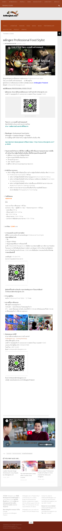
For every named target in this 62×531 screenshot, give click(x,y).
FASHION (21, 26)
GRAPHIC (24, 29)
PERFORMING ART (49, 26)
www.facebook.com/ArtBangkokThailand (22, 380)
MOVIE (34, 26)
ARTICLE (56, 2)
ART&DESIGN (13, 2)
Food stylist (9, 453)
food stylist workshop (17, 453)
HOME (4, 2)
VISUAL (5, 26)
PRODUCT (16, 29)
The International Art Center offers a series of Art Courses (28, 475)
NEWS (29, 2)
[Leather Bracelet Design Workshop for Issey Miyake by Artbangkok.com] (11, 465)
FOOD (28, 26)
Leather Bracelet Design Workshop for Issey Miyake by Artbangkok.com (10, 473)
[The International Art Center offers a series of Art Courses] (29, 466)
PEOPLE (22, 2)
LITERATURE (13, 26)
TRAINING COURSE (7, 5)
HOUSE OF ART (37, 2)
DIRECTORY (48, 2)
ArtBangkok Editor (10, 43)
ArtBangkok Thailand (41, 83)
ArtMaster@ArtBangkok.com (17, 378)
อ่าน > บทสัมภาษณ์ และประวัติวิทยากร (16, 126)
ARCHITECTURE (7, 29)
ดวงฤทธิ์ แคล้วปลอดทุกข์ (27, 453)
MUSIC (40, 26)
